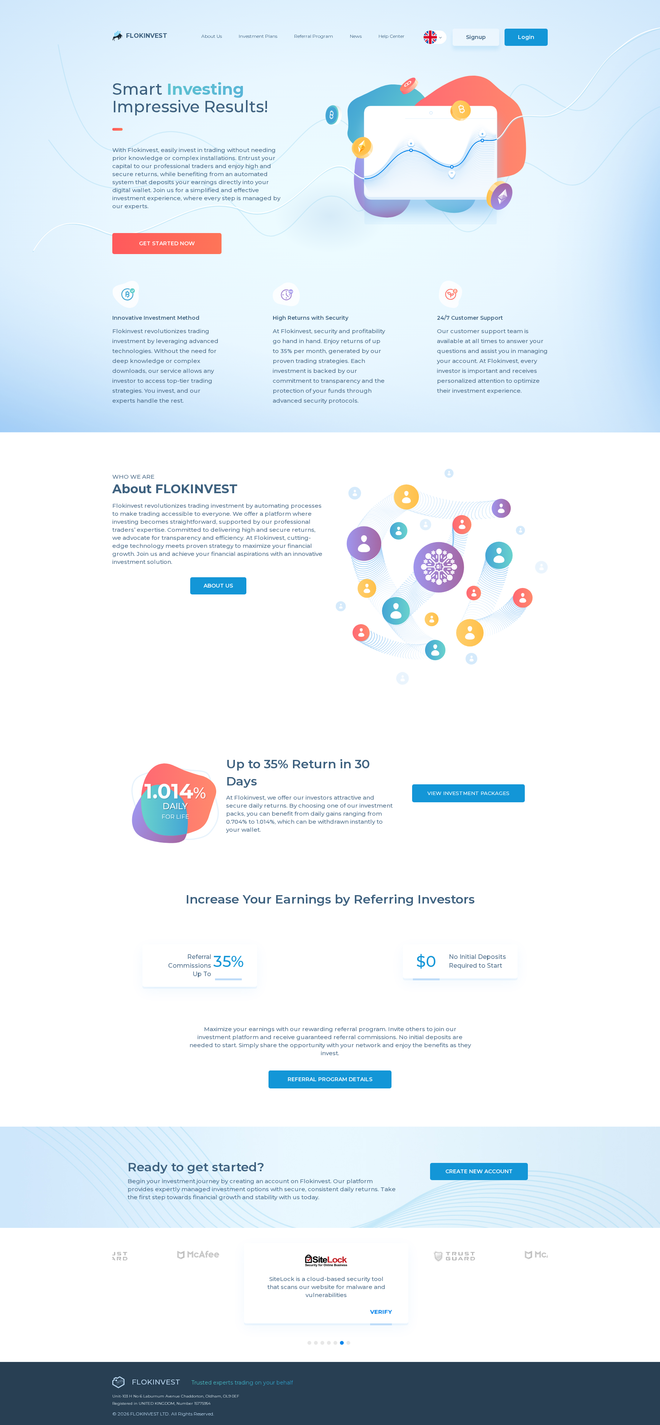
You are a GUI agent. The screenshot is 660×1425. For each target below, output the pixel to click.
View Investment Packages (468, 793)
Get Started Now (167, 243)
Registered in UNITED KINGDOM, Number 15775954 (161, 1403)
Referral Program (313, 36)
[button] (435, 37)
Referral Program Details (330, 1079)
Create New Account (479, 1171)
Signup (476, 37)
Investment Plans (258, 36)
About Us (211, 36)
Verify (381, 1311)
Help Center (391, 36)
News (356, 36)
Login (526, 37)
